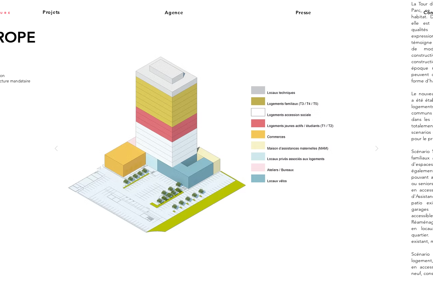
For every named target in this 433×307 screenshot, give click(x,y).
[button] (58, 12)
